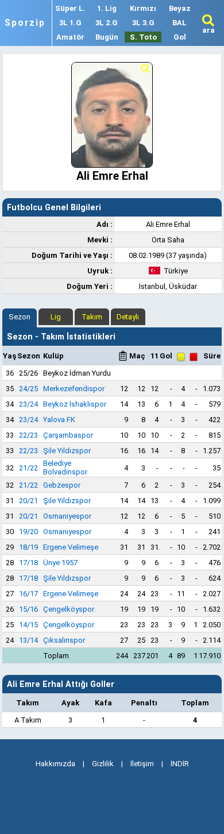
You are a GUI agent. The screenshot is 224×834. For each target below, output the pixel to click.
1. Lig (107, 8)
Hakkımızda (55, 763)
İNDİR (180, 763)
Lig (56, 316)
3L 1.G (70, 22)
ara (208, 30)
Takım (92, 316)
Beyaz (180, 8)
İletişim (142, 763)
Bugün (106, 37)
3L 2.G (106, 22)
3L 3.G (143, 22)
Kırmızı (143, 8)
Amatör (70, 37)
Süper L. (70, 8)
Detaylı (128, 316)
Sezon (19, 316)
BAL (179, 22)
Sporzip (25, 23)
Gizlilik (103, 763)
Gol (179, 37)
